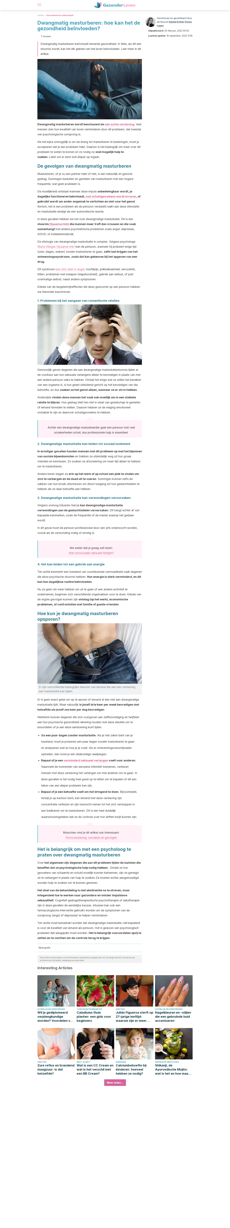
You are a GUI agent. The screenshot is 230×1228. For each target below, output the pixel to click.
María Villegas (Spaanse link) (56, 246)
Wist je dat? (83, 1062)
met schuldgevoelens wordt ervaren (111, 196)
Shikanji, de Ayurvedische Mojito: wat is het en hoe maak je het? (172, 1069)
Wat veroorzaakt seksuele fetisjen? (91, 553)
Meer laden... (115, 1082)
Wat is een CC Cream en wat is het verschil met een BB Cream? (95, 1069)
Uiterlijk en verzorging (51, 1009)
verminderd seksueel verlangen (86, 760)
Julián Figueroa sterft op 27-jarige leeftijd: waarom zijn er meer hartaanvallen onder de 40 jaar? (134, 1017)
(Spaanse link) (59, 224)
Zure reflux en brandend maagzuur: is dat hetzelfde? (55, 1069)
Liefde (40, 15)
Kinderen (121, 1062)
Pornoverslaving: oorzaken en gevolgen (91, 837)
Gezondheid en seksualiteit (59, 15)
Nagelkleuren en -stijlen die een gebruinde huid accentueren (173, 1017)
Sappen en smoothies (167, 1062)
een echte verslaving (119, 124)
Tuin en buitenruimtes (89, 1009)
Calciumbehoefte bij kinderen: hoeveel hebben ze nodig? (131, 1069)
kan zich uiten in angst (70, 269)
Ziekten (120, 1009)
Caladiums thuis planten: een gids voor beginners (94, 1017)
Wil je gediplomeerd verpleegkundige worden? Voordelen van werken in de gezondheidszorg (55, 1017)
